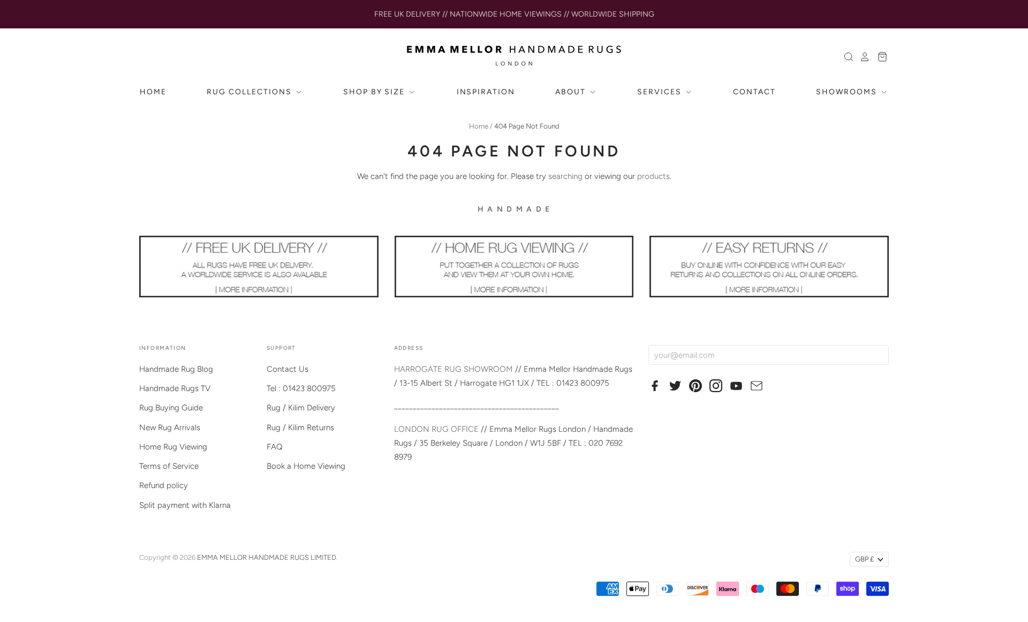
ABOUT (571, 91)
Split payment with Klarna (185, 505)
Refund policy (163, 485)
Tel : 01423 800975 (301, 388)
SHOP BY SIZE (375, 91)
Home (478, 126)
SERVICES (660, 91)
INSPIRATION (486, 91)
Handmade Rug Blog (176, 369)
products (653, 176)
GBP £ (864, 559)
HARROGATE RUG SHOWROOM (453, 369)
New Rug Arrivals (169, 427)
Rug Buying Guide (171, 408)
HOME (153, 91)
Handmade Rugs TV (174, 388)
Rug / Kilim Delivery (301, 408)
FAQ (275, 447)
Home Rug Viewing (173, 447)
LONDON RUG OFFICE (436, 429)
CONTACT (754, 91)
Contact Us (287, 369)
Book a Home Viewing (306, 466)
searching (565, 176)
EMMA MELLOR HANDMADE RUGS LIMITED (266, 557)
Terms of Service (169, 466)
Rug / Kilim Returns (300, 427)
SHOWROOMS (848, 91)
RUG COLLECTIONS (250, 91)
